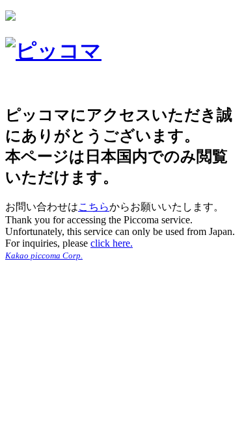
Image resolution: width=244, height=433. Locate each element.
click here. (111, 243)
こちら (93, 206)
